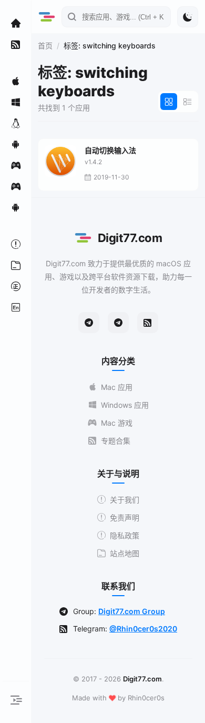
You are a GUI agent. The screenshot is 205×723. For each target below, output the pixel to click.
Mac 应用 (116, 387)
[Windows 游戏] (16, 186)
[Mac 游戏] (16, 165)
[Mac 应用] (16, 81)
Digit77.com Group (131, 611)
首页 (45, 45)
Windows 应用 (125, 404)
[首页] (16, 23)
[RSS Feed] (147, 322)
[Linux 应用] (16, 123)
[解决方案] (16, 244)
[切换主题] (187, 16)
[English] (16, 307)
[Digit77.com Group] (118, 322)
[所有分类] (16, 265)
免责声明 (124, 517)
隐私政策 (124, 535)
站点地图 (124, 553)
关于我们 (124, 499)
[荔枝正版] (16, 286)
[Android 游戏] (16, 207)
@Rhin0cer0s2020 (143, 628)
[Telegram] (88, 322)
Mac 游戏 (116, 422)
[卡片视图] (168, 101)
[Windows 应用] (16, 102)
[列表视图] (187, 101)
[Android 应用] (16, 144)
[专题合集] (16, 44)
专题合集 (115, 440)
